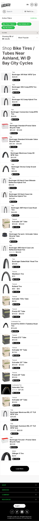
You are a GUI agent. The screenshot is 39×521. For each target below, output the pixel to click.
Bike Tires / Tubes (8, 24)
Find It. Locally (31, 11)
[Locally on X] (27, 512)
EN (27, 4)
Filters (4, 32)
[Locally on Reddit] (12, 512)
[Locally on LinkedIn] (22, 512)
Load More (19, 469)
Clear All (33, 18)
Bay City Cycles (7, 27)
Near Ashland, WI (23, 24)
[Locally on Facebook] (17, 512)
